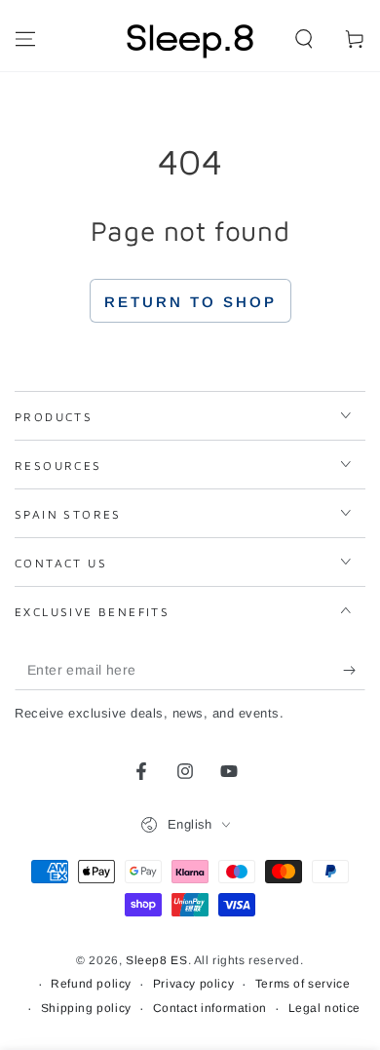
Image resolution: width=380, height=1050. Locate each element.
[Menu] (25, 39)
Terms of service (303, 984)
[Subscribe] (354, 670)
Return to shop (190, 301)
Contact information (210, 1008)
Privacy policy (193, 984)
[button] (304, 39)
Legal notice (324, 1008)
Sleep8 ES (156, 960)
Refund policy (91, 984)
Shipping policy (86, 1008)
